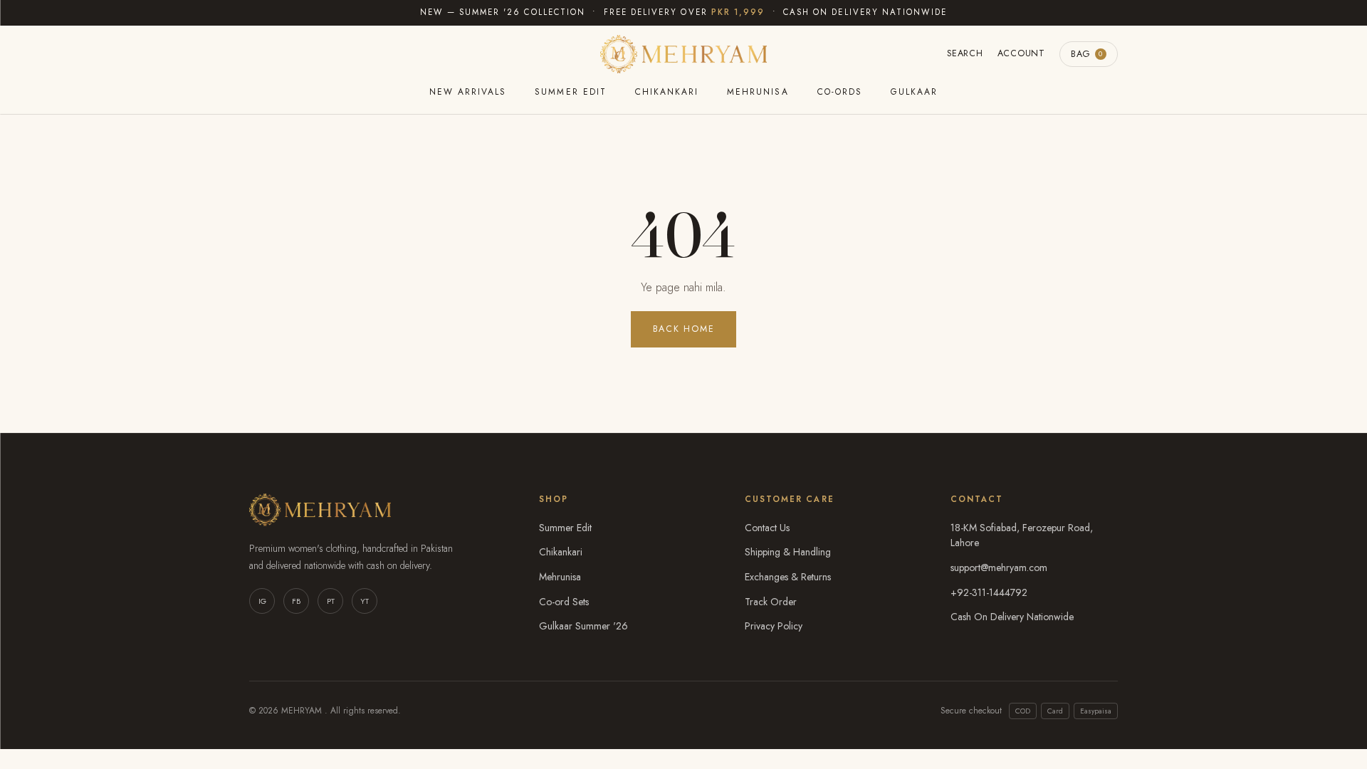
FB (296, 601)
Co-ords (839, 91)
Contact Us (767, 527)
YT (364, 601)
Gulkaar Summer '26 (583, 626)
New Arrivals (467, 91)
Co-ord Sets (564, 602)
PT (331, 601)
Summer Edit (570, 91)
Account (1021, 53)
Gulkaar (914, 91)
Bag (1087, 54)
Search (965, 53)
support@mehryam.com (998, 567)
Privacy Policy (773, 626)
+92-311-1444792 (988, 592)
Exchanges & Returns (788, 577)
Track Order (771, 602)
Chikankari (666, 91)
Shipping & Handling (788, 552)
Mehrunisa (757, 91)
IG (262, 601)
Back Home (684, 329)
